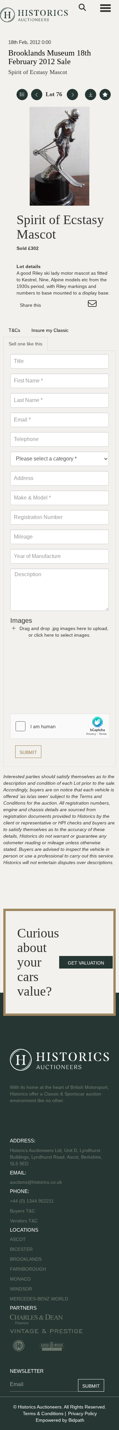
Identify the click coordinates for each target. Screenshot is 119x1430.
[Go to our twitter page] (30, 1121)
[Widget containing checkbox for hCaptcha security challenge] (60, 726)
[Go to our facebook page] (16, 1121)
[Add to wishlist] (105, 94)
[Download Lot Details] (90, 94)
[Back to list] (22, 94)
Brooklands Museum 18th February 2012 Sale (49, 57)
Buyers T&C (22, 1210)
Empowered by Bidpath (60, 1420)
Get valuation (86, 963)
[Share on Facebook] (52, 305)
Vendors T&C (24, 1220)
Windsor (21, 1288)
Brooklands (26, 1259)
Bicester (21, 1249)
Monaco (20, 1279)
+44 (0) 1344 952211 (32, 1201)
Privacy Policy (82, 1413)
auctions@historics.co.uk (36, 1182)
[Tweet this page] (66, 305)
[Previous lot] (36, 94)
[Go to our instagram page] (79, 305)
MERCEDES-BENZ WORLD (39, 1298)
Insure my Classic (49, 330)
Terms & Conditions (43, 1413)
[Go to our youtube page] (43, 1121)
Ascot (18, 1239)
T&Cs (14, 330)
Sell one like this (25, 343)
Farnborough (28, 1269)
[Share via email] (93, 305)
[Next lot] (72, 94)
